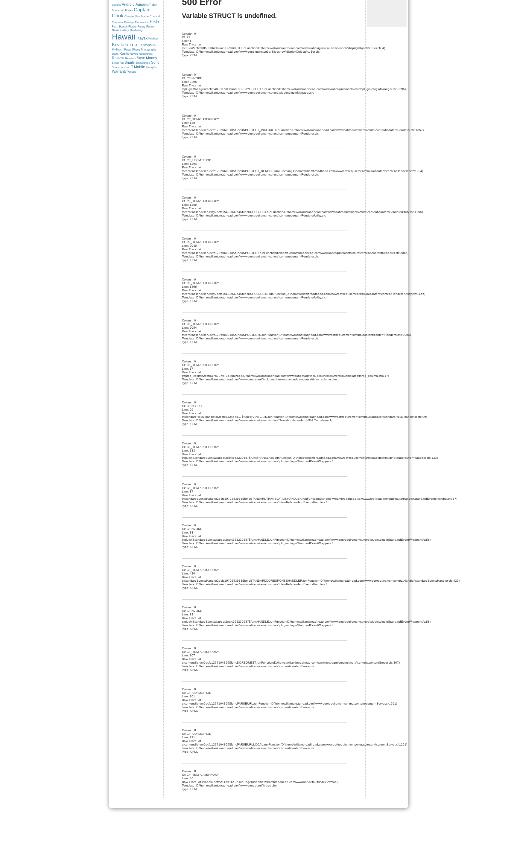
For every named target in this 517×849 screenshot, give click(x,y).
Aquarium (143, 4)
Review (118, 58)
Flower (132, 26)
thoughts (151, 67)
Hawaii (123, 36)
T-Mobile (138, 67)
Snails (129, 62)
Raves (134, 53)
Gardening (136, 30)
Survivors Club (121, 67)
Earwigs (129, 22)
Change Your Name (136, 16)
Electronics (142, 22)
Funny (141, 26)
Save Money (147, 58)
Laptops (145, 45)
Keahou (153, 38)
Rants (124, 53)
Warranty (119, 71)
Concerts (117, 22)
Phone (136, 49)
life (154, 45)
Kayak (142, 38)
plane (115, 53)
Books (129, 10)
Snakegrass (143, 62)
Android (128, 4)
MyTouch (117, 49)
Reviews (130, 58)
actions (116, 4)
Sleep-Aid (118, 62)
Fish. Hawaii (119, 26)
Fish (154, 21)
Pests (127, 49)
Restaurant (146, 53)
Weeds (131, 71)
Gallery (124, 30)
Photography (148, 49)
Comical (155, 16)
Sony (155, 62)
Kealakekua (124, 44)
